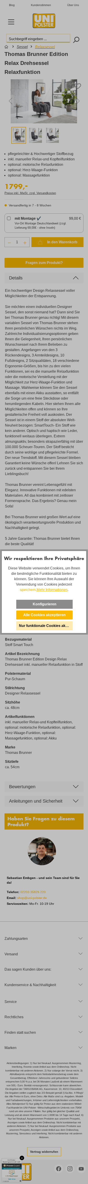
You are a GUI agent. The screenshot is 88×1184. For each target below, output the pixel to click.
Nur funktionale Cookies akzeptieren (46, 626)
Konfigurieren (44, 604)
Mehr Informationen (52, 590)
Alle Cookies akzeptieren (44, 615)
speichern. (28, 590)
